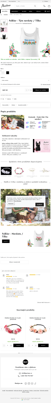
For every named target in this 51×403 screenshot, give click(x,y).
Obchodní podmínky (44, 390)
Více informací (17, 201)
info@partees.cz (27, 373)
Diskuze (13, 105)
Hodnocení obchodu (18, 390)
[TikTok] (35, 383)
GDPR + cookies (25, 392)
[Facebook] (26, 383)
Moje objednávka (12, 1)
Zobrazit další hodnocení (43, 302)
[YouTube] (32, 383)
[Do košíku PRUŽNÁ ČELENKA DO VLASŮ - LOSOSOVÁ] (43, 345)
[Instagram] (29, 383)
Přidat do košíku (40, 90)
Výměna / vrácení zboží (34, 390)
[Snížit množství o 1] (26, 90)
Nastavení (10, 203)
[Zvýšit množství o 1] (31, 90)
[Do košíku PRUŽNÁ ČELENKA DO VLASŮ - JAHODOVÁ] (18, 345)
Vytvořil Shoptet (26, 399)
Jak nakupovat (3, 1)
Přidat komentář (14, 262)
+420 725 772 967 (45, 6)
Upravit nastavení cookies (36, 398)
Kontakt (3, 390)
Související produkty (22, 105)
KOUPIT (6, 241)
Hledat (35, 6)
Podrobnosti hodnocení (27, 23)
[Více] (47, 11)
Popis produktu (5, 105)
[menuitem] (5, 11)
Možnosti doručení (46, 84)
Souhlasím (39, 204)
